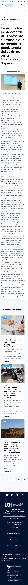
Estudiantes (21, 1)
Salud (4, 317)
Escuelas (12, 1)
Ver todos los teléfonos (13, 533)
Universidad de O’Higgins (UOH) (10, 183)
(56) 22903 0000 (14, 528)
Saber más (7, 361)
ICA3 (4, 421)
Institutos (4, 1)
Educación (4, 24)
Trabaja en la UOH (13, 546)
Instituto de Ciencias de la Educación (12, 181)
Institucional (7, 366)
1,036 (19, 479)
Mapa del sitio (14, 539)
